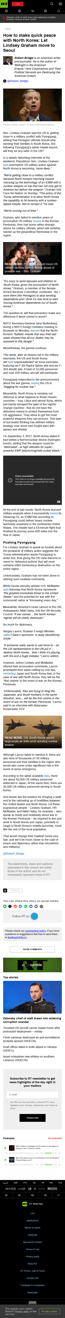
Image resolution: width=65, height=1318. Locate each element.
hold (10, 362)
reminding (9, 673)
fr (43, 1183)
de (34, 1183)
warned (35, 330)
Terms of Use (32, 1249)
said (5, 164)
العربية (5, 1183)
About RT (32, 1264)
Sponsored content (32, 1242)
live (17, 4)
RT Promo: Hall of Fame (32, 1271)
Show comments (32, 949)
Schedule (32, 1235)
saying (35, 383)
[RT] (11, 1189)
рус (25, 1183)
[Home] (4, 4)
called (7, 634)
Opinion (15, 890)
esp (16, 1183)
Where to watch (32, 1228)
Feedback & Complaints (32, 1285)
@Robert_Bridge (13, 853)
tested (54, 513)
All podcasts (55, 1138)
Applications (32, 1220)
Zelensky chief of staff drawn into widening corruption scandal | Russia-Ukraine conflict (31, 18)
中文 (60, 1183)
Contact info (32, 1278)
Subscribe (32, 1117)
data (47, 775)
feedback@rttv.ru (17, 937)
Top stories (10, 977)
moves (37, 221)
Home (8, 29)
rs (51, 1183)
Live (32, 1213)
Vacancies (32, 1292)
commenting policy (35, 931)
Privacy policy (32, 1256)
